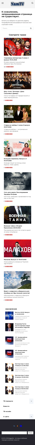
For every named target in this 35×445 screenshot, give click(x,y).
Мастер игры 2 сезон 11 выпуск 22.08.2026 (22, 364)
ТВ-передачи (8, 401)
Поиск (31, 433)
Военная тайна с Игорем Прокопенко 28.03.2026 (13, 227)
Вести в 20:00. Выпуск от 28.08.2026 (22, 313)
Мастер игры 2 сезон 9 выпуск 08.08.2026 (22, 388)
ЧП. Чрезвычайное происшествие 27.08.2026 (21, 352)
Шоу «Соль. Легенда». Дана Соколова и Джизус (14, 92)
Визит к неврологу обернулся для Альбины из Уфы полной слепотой (17, 292)
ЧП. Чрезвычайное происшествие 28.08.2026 (21, 339)
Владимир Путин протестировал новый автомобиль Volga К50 (22, 325)
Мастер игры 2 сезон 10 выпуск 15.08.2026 (22, 376)
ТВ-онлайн (7, 411)
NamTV (11, 438)
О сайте (6, 416)
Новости (6, 406)
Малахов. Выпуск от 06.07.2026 (15, 259)
